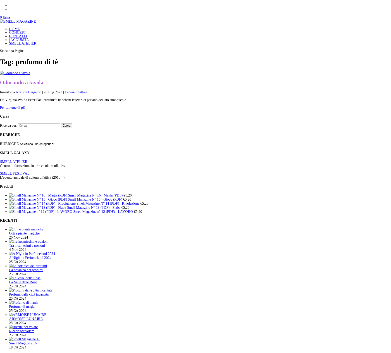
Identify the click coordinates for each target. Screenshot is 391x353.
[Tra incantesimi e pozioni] (28, 241)
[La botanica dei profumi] (28, 266)
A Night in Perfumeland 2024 (30, 258)
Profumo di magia (22, 306)
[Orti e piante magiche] (26, 229)
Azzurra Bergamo (28, 92)
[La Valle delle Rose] (25, 278)
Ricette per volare (21, 331)
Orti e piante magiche (24, 233)
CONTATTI (18, 36)
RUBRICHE (9, 144)
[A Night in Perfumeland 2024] (32, 254)
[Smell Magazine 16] (24, 339)
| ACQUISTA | (19, 40)
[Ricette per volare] (23, 327)
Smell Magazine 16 (23, 343)
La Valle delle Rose (23, 282)
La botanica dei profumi (26, 270)
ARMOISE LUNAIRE (26, 319)
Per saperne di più (13, 107)
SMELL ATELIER (22, 43)
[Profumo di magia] (23, 302)
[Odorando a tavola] (15, 73)
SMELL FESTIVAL (15, 173)
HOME (14, 29)
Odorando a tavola (21, 82)
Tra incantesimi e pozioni (27, 245)
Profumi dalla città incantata (29, 294)
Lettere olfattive (76, 92)
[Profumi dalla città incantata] (30, 290)
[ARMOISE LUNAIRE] (27, 315)
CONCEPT (17, 32)
